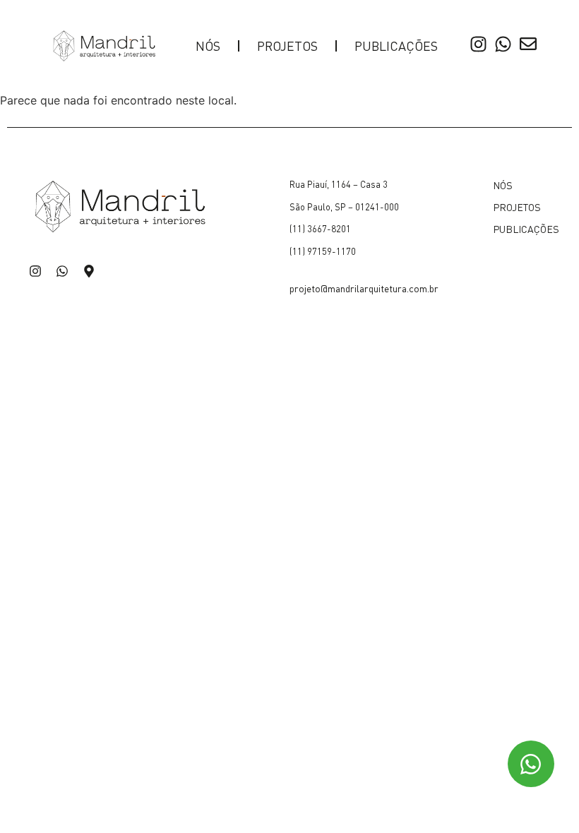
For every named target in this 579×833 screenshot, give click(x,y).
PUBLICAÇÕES (396, 45)
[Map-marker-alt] (89, 271)
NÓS (208, 45)
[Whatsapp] (62, 271)
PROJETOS (287, 45)
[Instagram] (35, 271)
